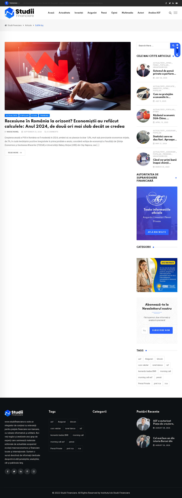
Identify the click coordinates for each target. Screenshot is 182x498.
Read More (13, 153)
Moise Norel (13, 132)
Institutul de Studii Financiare (115, 492)
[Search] (170, 13)
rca (166, 383)
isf (168, 365)
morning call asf (145, 377)
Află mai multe (157, 232)
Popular (164, 65)
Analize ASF (154, 13)
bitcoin (160, 359)
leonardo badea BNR (147, 371)
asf (139, 359)
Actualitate (64, 13)
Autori (141, 13)
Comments (52, 132)
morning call (165, 371)
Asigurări (92, 13)
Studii (156, 112)
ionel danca (158, 365)
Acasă (51, 13)
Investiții (78, 13)
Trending (167, 154)
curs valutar (143, 365)
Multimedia (127, 13)
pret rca (157, 383)
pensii (158, 377)
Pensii (104, 13)
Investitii (157, 88)
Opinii (114, 13)
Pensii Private (144, 383)
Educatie (170, 86)
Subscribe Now (161, 330)
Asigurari (171, 131)
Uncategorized (160, 67)
